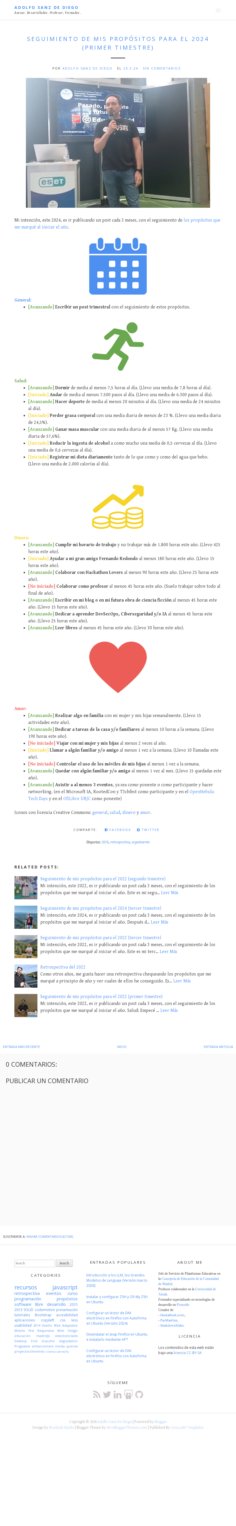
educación (22, 1336)
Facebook (119, 829)
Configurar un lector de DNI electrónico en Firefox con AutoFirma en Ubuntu (116, 1356)
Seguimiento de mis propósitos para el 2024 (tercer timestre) (100, 908)
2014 (36, 1325)
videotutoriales (66, 1336)
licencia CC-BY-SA (188, 1352)
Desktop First (25, 1341)
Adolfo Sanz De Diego (46, 7)
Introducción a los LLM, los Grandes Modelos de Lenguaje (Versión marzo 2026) (116, 1280)
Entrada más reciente (21, 1046)
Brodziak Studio (61, 1427)
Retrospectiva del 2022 (62, 967)
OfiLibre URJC (77, 799)
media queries (66, 1346)
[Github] (139, 1394)
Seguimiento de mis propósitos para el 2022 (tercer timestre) (100, 938)
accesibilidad (67, 1314)
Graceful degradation (59, 1341)
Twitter (150, 829)
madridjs (43, 1336)
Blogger (161, 1422)
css (62, 1320)
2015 (74, 1304)
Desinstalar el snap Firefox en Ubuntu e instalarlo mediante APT (116, 1337)
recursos (25, 1287)
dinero (129, 812)
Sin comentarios (162, 68)
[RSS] (96, 1394)
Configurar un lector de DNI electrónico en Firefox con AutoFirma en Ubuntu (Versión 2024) (116, 1318)
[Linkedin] (117, 1394)
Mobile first (24, 1330)
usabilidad (23, 1325)
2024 (105, 842)
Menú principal (218, 11)
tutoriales (22, 1314)
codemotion (45, 1309)
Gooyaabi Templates (187, 1427)
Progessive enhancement (34, 1346)
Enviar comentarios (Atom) (49, 1236)
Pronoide (183, 1305)
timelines (37, 1351)
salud (115, 812)
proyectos (21, 1351)
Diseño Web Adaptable (60, 1325)
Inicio (122, 1046)
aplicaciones (24, 1320)
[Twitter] (107, 1394)
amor (145, 812)
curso (72, 1293)
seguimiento (141, 842)
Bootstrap (43, 1314)
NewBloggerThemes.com (127, 1427)
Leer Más (169, 893)
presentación (67, 1309)
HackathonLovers (172, 1314)
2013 (18, 1309)
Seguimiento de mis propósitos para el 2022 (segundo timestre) (102, 879)
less (74, 1320)
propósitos (67, 1299)
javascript (65, 1287)
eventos (53, 1293)
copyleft (47, 1320)
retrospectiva (120, 842)
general (100, 812)
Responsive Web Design (57, 1330)
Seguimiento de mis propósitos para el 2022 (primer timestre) (101, 996)
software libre (28, 1304)
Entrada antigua (218, 1046)
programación (27, 1299)
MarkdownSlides (172, 1325)
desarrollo (56, 1304)
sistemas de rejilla (57, 1351)
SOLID (28, 1309)
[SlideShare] (128, 1394)
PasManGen (168, 1320)
